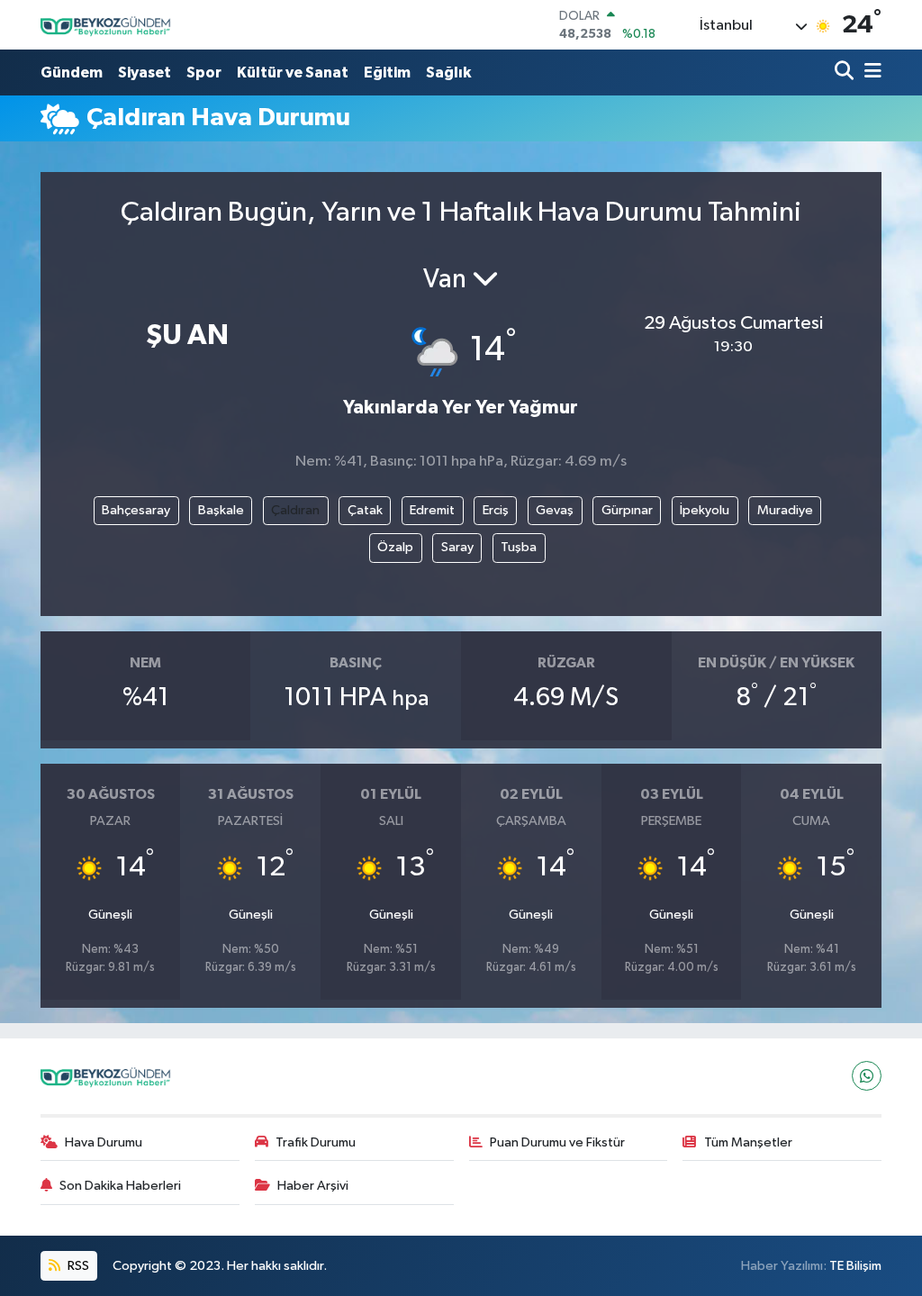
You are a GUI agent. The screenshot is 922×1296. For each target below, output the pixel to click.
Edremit (432, 510)
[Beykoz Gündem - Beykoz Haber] (108, 24)
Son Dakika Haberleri (120, 1185)
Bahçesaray (136, 510)
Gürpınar (627, 510)
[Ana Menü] (869, 72)
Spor (203, 72)
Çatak (365, 510)
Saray (457, 547)
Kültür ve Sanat (292, 72)
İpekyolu (704, 510)
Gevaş (555, 510)
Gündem (72, 72)
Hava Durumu (103, 1142)
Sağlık (448, 72)
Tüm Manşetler (748, 1142)
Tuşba (519, 547)
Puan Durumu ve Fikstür (557, 1142)
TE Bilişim (855, 1266)
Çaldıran (295, 510)
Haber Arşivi (312, 1185)
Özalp (395, 547)
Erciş (496, 510)
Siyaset (144, 72)
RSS (77, 1266)
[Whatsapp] (866, 1076)
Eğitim (387, 72)
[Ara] (846, 72)
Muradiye (785, 510)
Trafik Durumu (316, 1142)
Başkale (221, 510)
